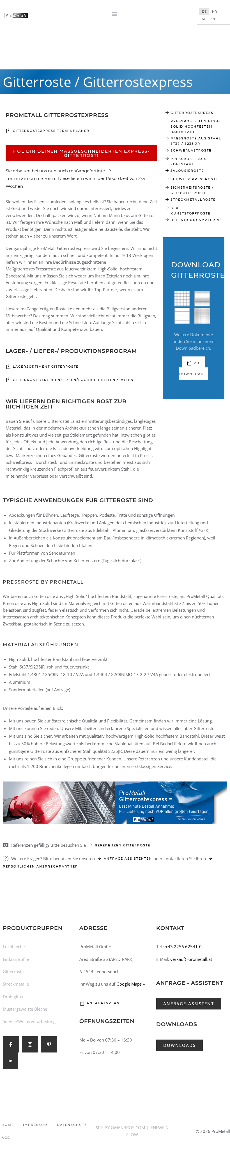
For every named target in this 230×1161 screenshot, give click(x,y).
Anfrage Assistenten (128, 858)
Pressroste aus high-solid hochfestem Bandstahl (195, 126)
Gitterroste (13, 971)
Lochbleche (14, 946)
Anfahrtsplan (103, 1003)
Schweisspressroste (194, 179)
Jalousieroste (187, 171)
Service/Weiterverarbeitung (29, 1021)
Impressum (35, 1125)
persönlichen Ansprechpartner (40, 866)
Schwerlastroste (191, 150)
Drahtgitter (13, 996)
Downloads (176, 1024)
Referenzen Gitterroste (122, 845)
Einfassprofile (16, 959)
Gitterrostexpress (192, 113)
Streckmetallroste (193, 200)
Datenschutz (72, 1125)
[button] (114, 13)
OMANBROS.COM (128, 1127)
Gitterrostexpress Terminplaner (51, 131)
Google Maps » (130, 984)
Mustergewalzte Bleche (25, 1009)
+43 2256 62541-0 (183, 946)
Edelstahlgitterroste (32, 179)
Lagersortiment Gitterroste (46, 367)
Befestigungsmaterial (196, 220)
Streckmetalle (16, 984)
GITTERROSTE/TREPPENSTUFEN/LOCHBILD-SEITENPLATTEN (73, 380)
